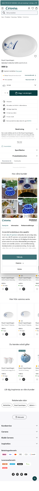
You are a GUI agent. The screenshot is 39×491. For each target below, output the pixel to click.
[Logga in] (29, 8)
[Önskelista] (33, 8)
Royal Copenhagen (20, 405)
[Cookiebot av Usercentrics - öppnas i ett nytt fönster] (29, 220)
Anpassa (18, 263)
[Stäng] (36, 3)
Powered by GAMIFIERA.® (19, 167)
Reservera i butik (30, 79)
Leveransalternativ (29, 75)
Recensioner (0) (6, 161)
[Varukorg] (36, 8)
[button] (4, 13)
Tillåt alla (19, 257)
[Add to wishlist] (35, 56)
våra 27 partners (12, 235)
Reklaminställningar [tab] (27, 225)
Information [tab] (15, 225)
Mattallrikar (7, 405)
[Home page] (12, 9)
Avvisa (19, 269)
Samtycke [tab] (5, 225)
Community (17, 161)
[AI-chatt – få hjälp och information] (34, 478)
